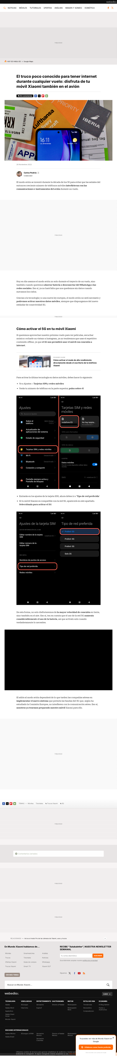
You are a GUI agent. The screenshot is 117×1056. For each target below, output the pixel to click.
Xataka (7, 1005)
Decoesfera (87, 1008)
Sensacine (40, 1005)
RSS (84, 973)
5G (63, 803)
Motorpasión (72, 1005)
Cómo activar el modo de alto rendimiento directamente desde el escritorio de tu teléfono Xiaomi (75, 363)
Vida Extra (24, 1008)
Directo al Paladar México (58, 1034)
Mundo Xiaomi (10, 1019)
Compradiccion (88, 1011)
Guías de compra (30, 962)
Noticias (12, 8)
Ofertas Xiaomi (10, 962)
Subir (105, 994)
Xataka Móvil (9, 1008)
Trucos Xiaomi (52, 803)
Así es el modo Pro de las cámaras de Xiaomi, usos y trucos (45, 938)
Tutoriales (35, 8)
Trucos (7, 958)
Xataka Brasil (9, 1037)
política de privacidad (90, 960)
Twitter (112, 8)
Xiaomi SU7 (46, 966)
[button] (31, 172)
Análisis (59, 8)
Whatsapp (46, 962)
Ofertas (48, 8)
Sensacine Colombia (40, 1039)
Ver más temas (12, 975)
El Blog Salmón (104, 1005)
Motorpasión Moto (72, 1009)
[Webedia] (111, 1)
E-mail (46, 96)
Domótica (90, 8)
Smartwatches (29, 953)
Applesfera (9, 1011)
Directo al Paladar (58, 1005)
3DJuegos (24, 1005)
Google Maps (28, 61)
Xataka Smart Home (9, 1015)
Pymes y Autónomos (103, 1009)
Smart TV (27, 966)
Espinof (39, 1008)
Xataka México (10, 1033)
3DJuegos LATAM (27, 1033)
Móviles (23, 8)
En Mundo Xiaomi (59, 357)
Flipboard (43, 96)
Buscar (108, 985)
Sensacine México (40, 1034)
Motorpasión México (72, 1034)
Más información (75, 1054)
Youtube (79, 973)
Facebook (108, 8)
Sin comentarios (26, 96)
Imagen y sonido (73, 8)
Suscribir (98, 956)
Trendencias (87, 1005)
